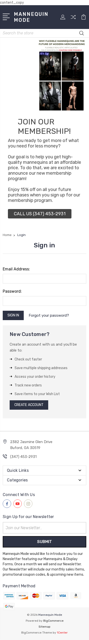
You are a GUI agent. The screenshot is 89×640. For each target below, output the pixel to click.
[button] (39, 213)
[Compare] (73, 18)
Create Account (29, 405)
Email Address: (16, 269)
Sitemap (44, 626)
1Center (62, 632)
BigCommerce (53, 620)
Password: (12, 291)
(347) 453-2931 (23, 456)
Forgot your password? (49, 315)
